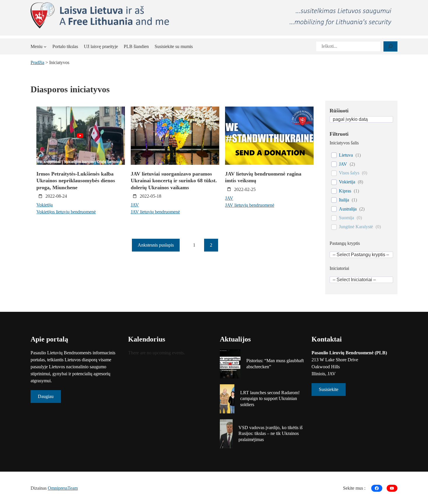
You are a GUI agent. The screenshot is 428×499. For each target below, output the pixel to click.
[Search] (390, 46)
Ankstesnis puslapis (156, 245)
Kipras (345, 190)
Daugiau (46, 396)
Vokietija (44, 204)
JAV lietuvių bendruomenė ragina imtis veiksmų (263, 177)
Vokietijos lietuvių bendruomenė (66, 211)
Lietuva (346, 155)
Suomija (346, 217)
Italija (344, 199)
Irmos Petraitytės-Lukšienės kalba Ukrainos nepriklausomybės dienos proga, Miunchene (75, 180)
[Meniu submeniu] (45, 46)
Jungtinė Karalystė (356, 226)
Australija (348, 208)
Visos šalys (349, 172)
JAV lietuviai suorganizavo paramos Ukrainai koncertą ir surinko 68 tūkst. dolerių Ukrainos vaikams (174, 180)
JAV (135, 204)
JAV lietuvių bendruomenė (155, 211)
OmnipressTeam (63, 488)
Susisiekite (328, 389)
